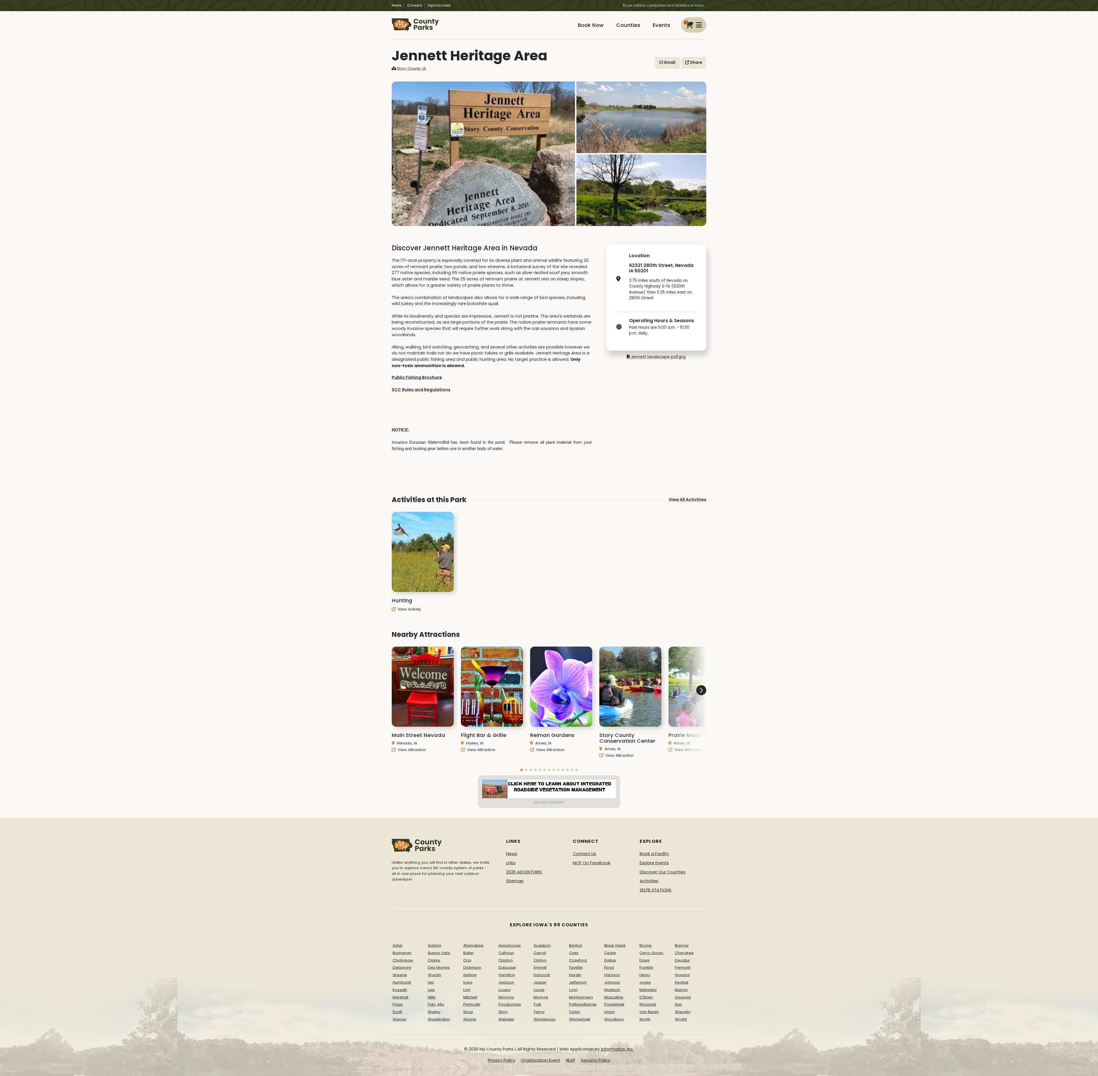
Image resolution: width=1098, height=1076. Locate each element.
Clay (467, 960)
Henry (644, 975)
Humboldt (402, 982)
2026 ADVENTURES (524, 872)
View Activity (409, 609)
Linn (466, 989)
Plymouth (471, 1004)
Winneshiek (579, 1019)
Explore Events (654, 863)
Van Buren (649, 1011)
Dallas (610, 960)
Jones (645, 982)
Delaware (402, 967)
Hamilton (506, 975)
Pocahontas (509, 1004)
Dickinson (472, 967)
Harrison (612, 975)
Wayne (469, 1019)
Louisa (504, 989)
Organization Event (540, 1060)
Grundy (434, 975)
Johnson (612, 982)
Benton (575, 945)
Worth (645, 1019)
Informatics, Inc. (617, 1049)
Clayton (505, 960)
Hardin (575, 975)
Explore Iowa (439, 5)
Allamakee (473, 945)
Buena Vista (439, 953)
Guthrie (470, 975)
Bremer (682, 945)
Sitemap (515, 881)
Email (669, 62)
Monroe (541, 997)
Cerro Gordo (651, 953)
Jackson (506, 982)
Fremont (682, 967)
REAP (570, 1060)
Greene (400, 975)
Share (695, 62)
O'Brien (646, 997)
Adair (398, 945)
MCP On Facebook (591, 863)
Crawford (578, 960)
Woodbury (614, 1019)
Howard (682, 975)
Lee (431, 989)
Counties (628, 25)
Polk (537, 1004)
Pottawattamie (582, 1004)
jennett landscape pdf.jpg (658, 357)
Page (398, 1004)
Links (511, 863)
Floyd (609, 967)
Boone (645, 945)
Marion (681, 989)
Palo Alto (436, 1004)
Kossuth (400, 989)
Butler (468, 953)
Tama (539, 1011)
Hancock (542, 975)
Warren (400, 1019)
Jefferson (578, 982)
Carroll (540, 953)
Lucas (539, 989)
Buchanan (402, 953)
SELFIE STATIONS (655, 890)
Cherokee (684, 953)
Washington (439, 1019)
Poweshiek (614, 1004)
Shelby (434, 1011)
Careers (414, 5)
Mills (431, 997)
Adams (434, 945)
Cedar (610, 953)
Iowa (467, 982)
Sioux (468, 1011)
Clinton (540, 960)
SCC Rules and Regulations (421, 390)
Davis (644, 960)
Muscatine (613, 997)
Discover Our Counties (663, 872)
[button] (521, 770)
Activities (649, 881)
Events (661, 25)
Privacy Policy (501, 1060)
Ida (431, 982)
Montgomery (581, 997)
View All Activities (687, 499)
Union (609, 1011)
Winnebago (545, 1019)
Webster (506, 1019)
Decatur (682, 960)
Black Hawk (615, 945)
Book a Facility (654, 854)
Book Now (591, 25)
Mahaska (648, 989)
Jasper (540, 982)
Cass (573, 953)
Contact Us (584, 854)
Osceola (683, 997)
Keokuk (682, 982)
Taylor (574, 1011)
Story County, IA (411, 68)
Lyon (573, 989)
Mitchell (470, 997)
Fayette (576, 967)
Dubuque (507, 967)
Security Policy (595, 1060)
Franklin (646, 967)
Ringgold (647, 1004)
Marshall (400, 997)
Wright (681, 1019)
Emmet (540, 967)
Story (503, 1011)
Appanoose (509, 945)
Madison (612, 989)
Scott (397, 1011)
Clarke (434, 960)
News (396, 5)
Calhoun (506, 953)
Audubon (542, 945)
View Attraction (411, 749)
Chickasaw (403, 960)
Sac (678, 1004)
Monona (506, 997)
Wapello (683, 1011)
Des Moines (439, 967)
